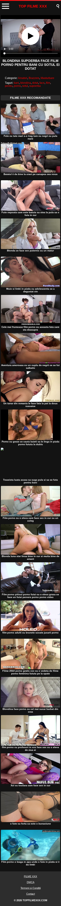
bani (16, 82)
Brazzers (34, 78)
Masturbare (47, 78)
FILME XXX (30, 876)
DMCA (30, 882)
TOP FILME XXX (33, 6)
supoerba (35, 85)
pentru (9, 85)
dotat (35, 82)
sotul (25, 85)
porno (17, 85)
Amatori (22, 78)
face (42, 82)
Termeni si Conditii (31, 888)
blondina (25, 82)
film (48, 82)
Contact (30, 893)
